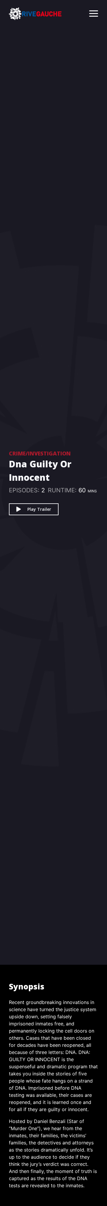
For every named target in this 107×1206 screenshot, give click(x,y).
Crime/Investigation (40, 453)
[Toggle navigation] (90, 13)
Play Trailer (39, 509)
